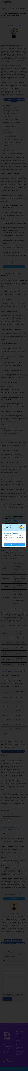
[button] (23, 525)
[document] (14, 535)
